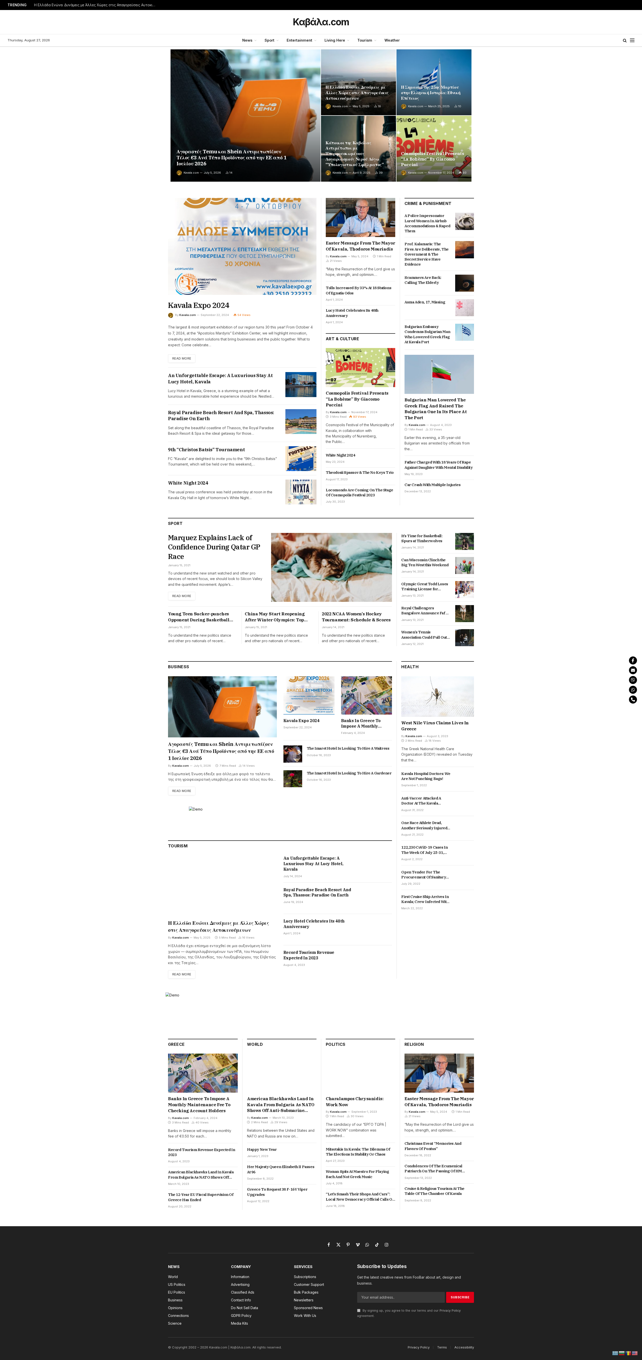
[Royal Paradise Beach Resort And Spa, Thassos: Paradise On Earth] (300, 421)
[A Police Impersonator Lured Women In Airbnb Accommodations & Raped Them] (464, 221)
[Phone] (633, 700)
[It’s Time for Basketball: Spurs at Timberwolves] (464, 541)
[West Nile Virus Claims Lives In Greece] (437, 696)
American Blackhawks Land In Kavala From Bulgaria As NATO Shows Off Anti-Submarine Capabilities (200, 1175)
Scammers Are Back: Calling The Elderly (423, 280)
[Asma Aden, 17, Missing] (464, 307)
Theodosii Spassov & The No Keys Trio (360, 472)
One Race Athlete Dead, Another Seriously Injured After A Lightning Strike (424, 826)
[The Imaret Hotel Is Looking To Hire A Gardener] (292, 778)
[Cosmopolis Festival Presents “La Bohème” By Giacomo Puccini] (433, 149)
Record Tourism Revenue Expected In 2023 (308, 955)
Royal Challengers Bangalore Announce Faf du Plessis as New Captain (425, 611)
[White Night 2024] (300, 492)
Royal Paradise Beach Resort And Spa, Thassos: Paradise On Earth (221, 415)
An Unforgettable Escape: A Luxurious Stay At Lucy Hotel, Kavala (220, 378)
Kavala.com (191, 172)
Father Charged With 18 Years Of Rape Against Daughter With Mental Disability (438, 465)
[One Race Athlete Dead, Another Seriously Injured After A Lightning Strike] (464, 828)
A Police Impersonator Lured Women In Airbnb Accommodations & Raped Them (427, 223)
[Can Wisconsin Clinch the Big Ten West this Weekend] (464, 565)
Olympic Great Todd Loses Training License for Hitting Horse (424, 587)
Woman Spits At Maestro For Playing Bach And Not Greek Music (357, 1174)
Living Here (335, 40)
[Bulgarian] (622, 1353)
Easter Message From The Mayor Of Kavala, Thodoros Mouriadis (360, 246)
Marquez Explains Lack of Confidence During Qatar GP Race (214, 547)
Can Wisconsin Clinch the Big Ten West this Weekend (424, 562)
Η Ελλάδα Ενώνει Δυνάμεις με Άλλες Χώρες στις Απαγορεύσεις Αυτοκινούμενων (96, 5)
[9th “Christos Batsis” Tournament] (300, 458)
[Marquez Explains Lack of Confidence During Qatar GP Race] (331, 567)
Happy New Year (262, 1149)
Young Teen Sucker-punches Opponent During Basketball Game (198, 617)
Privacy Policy (450, 1310)
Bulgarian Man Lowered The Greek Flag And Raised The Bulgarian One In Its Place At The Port (436, 408)
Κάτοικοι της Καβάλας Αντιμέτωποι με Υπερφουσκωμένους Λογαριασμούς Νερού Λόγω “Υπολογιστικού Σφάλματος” (355, 153)
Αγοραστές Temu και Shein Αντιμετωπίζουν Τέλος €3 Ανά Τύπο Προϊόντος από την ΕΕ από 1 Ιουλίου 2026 (231, 158)
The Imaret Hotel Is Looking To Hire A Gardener (349, 773)
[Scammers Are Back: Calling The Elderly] (464, 283)
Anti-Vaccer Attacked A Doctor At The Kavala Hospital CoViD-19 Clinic (422, 801)
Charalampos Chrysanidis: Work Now (354, 1101)
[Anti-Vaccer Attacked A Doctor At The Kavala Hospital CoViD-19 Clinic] (464, 803)
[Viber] (633, 680)
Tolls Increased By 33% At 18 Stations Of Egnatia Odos (358, 290)
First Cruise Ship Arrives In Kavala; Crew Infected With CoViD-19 (425, 899)
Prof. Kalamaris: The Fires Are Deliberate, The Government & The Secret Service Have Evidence (427, 254)
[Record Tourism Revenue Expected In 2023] (376, 961)
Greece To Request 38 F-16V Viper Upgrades (277, 1192)
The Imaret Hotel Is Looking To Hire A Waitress (348, 748)
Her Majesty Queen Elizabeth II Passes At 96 (280, 1169)
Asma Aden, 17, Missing (425, 302)
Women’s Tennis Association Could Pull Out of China (424, 635)
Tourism (364, 40)
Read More (181, 358)
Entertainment (299, 40)
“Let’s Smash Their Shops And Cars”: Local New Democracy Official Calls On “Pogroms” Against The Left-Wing (360, 1197)
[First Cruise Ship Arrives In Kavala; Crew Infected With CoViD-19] (464, 902)
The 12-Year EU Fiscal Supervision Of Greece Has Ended (200, 1197)
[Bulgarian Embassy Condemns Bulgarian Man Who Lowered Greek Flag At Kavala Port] (464, 332)
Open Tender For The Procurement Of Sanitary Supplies (423, 875)
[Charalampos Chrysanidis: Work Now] (360, 1073)
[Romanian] (628, 1353)
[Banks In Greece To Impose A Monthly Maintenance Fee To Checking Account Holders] (366, 695)
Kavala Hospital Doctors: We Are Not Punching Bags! (425, 776)
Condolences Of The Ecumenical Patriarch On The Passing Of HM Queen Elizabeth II (433, 1169)
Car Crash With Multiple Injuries (432, 484)
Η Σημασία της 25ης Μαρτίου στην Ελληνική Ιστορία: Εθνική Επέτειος (430, 93)
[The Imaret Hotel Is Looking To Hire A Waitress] (292, 753)
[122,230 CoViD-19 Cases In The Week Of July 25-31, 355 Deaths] (464, 853)
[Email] (633, 670)
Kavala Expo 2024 (198, 305)
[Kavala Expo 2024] (242, 246)
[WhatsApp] (633, 690)
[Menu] (632, 40)
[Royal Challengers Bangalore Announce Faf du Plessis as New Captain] (464, 613)
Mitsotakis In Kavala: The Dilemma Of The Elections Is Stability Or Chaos (358, 1152)
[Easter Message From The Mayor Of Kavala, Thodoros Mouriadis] (360, 217)
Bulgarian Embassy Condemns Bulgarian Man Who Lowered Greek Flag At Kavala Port (427, 334)
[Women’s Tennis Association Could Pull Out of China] (464, 637)
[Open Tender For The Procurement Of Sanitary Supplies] (464, 877)
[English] (635, 1353)
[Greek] (615, 1353)
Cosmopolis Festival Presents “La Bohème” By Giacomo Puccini (432, 159)
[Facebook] (633, 660)
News (247, 40)
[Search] (625, 40)
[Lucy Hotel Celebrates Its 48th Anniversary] (376, 929)
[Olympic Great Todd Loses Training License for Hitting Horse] (464, 589)
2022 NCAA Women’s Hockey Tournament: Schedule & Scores (356, 617)
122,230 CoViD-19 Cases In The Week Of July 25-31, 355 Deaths (424, 850)
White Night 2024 (188, 483)
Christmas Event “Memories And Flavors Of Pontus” (433, 1146)
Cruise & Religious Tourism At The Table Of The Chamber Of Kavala (434, 1191)
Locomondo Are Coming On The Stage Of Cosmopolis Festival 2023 (359, 492)
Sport (269, 40)
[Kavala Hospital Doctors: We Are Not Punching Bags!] (464, 779)
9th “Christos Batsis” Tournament (206, 449)
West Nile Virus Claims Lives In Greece (435, 726)
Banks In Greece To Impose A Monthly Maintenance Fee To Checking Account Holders (361, 723)
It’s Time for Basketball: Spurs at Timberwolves (421, 538)
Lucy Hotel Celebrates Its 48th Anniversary (352, 313)
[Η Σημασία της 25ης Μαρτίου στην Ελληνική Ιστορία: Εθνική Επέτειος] (433, 82)
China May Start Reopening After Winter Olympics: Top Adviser (274, 617)
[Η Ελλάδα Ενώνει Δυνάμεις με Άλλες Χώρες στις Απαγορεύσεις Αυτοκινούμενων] (358, 82)
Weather (392, 40)
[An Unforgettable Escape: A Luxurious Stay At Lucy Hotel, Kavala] (300, 384)
